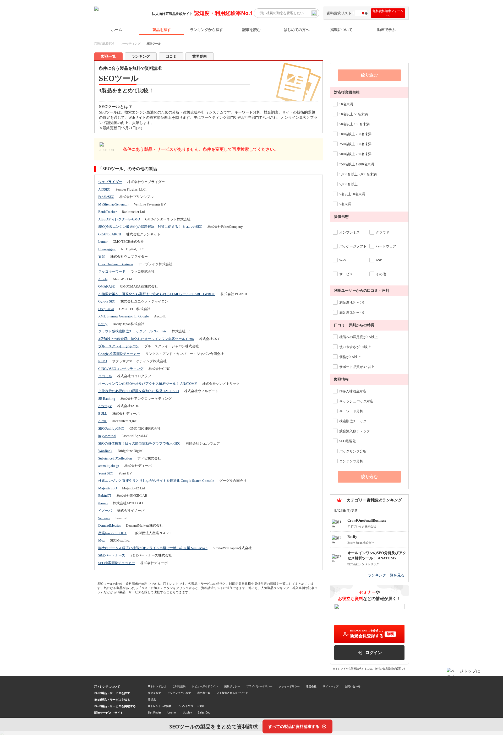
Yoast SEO (105, 473)
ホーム (116, 29)
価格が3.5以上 (350, 357)
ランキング (141, 56)
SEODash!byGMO (111, 428)
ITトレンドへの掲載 (159, 706)
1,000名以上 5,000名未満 (358, 174)
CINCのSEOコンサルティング (120, 369)
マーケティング (130, 43)
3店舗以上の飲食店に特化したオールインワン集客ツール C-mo (146, 339)
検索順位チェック (353, 421)
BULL (102, 413)
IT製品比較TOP (104, 43)
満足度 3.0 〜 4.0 (351, 313)
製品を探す (161, 29)
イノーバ (105, 510)
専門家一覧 (203, 693)
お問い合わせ (352, 686)
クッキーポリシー (289, 686)
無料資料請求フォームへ (388, 13)
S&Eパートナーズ (111, 555)
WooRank (105, 451)
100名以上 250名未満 (355, 134)
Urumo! (172, 712)
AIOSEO (104, 189)
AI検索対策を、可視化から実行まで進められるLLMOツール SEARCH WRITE (156, 294)
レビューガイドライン (205, 686)
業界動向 (199, 56)
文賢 (101, 256)
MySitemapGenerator (113, 204)
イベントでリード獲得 (191, 706)
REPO (102, 361)
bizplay (187, 712)
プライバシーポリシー (259, 686)
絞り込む (369, 75)
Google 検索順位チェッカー (119, 354)
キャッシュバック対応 (356, 401)
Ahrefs (102, 279)
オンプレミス (349, 232)
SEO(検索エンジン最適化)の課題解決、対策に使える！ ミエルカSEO (150, 227)
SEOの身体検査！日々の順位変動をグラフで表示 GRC (139, 443)
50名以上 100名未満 (354, 124)
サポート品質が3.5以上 (356, 367)
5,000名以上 (348, 184)
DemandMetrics (109, 525)
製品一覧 (108, 56)
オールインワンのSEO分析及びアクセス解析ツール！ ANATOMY (147, 384)
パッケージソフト (353, 246)
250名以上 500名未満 (355, 144)
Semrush (104, 518)
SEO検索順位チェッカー (116, 563)
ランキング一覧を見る (386, 575)
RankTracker (107, 212)
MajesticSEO (107, 488)
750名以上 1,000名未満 (356, 164)
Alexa (102, 421)
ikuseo (103, 503)
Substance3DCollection (115, 458)
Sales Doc (204, 712)
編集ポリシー (232, 686)
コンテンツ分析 (351, 461)
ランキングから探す (206, 29)
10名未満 (346, 104)
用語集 (152, 699)
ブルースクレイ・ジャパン (118, 346)
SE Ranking (106, 399)
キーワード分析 (351, 411)
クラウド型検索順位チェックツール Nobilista (132, 331)
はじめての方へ (296, 29)
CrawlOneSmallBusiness (115, 264)
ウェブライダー (110, 182)
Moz (101, 540)
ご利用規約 (178, 686)
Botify (102, 324)
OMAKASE (106, 286)
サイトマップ (330, 686)
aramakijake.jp (108, 466)
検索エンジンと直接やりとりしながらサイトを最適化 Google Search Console (156, 481)
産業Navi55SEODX (112, 533)
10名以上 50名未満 (353, 114)
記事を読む (251, 29)
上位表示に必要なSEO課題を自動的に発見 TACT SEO (138, 391)
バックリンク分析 (353, 451)
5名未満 (345, 204)
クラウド (382, 232)
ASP (379, 260)
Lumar (102, 242)
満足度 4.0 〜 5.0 (351, 302)
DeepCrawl (106, 309)
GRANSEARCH (109, 234)
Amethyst (105, 406)
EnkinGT (104, 496)
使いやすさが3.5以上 (355, 347)
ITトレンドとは (157, 686)
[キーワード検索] (314, 13)
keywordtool (107, 436)
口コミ (171, 56)
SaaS (342, 260)
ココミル (105, 376)
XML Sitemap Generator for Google (123, 316)
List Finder (154, 712)
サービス (346, 274)
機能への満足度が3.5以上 (358, 337)
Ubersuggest (107, 249)
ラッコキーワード (111, 271)
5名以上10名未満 (352, 194)
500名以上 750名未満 (355, 154)
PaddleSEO (106, 197)
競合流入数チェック (354, 431)
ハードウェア (386, 246)
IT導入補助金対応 (352, 391)
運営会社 (311, 686)
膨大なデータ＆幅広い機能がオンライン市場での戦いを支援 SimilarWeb (152, 548)
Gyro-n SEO (106, 301)
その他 (381, 274)
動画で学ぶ (386, 29)
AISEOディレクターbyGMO (119, 219)
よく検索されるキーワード (232, 693)
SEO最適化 (347, 441)
